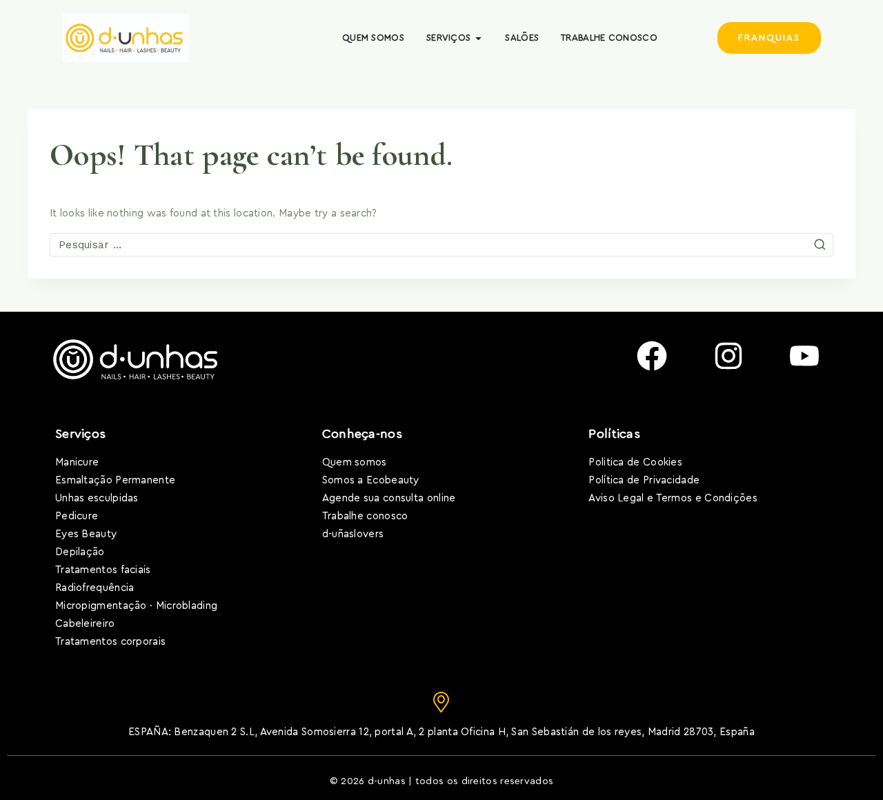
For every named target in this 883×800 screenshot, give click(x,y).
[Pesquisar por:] (441, 245)
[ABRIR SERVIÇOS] (478, 38)
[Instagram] (728, 356)
